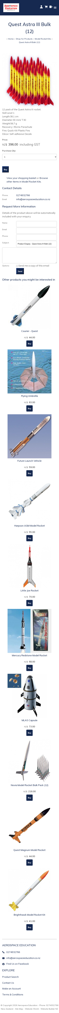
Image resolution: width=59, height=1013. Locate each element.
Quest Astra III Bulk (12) (29, 42)
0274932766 (23, 195)
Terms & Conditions (12, 994)
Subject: (5, 242)
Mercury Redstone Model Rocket (29, 655)
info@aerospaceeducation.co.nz (33, 199)
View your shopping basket (21, 178)
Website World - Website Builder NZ (41, 1009)
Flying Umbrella (29, 395)
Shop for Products (24, 39)
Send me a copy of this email (33, 265)
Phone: (5, 195)
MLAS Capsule (29, 720)
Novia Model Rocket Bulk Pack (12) (29, 785)
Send (20, 271)
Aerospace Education (27, 1005)
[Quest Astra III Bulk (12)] (29, 106)
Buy (5, 170)
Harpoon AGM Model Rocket (29, 525)
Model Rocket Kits (43, 39)
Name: (5, 223)
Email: (4, 199)
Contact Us (8, 982)
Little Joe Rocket (30, 590)
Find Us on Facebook (17, 963)
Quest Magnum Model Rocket (29, 850)
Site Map (19, 1009)
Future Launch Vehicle (29, 460)
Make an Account (11, 988)
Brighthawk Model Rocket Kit (29, 914)
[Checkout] (51, 7)
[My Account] (41, 7)
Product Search (10, 976)
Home (11, 39)
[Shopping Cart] (46, 7)
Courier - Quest (29, 331)
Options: (5, 265)
